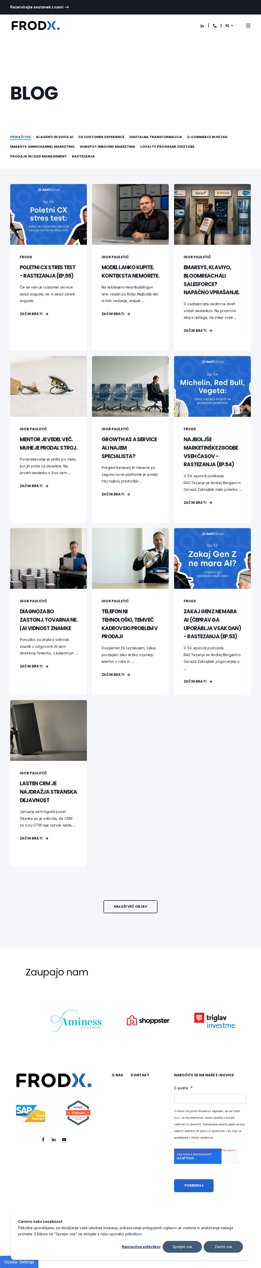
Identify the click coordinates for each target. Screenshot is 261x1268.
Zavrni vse (223, 1247)
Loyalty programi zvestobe (167, 146)
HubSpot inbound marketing (107, 146)
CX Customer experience (101, 137)
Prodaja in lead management (38, 156)
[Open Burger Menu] (248, 25)
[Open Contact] (215, 25)
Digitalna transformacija (155, 137)
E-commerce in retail (207, 137)
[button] (130, 906)
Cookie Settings (19, 1261)
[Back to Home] (35, 25)
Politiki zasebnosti (202, 1137)
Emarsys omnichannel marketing (42, 146)
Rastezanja (83, 156)
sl (227, 25)
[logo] (54, 1099)
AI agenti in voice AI (54, 137)
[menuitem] (39, 7)
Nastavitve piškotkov (141, 1247)
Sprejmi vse (182, 1247)
